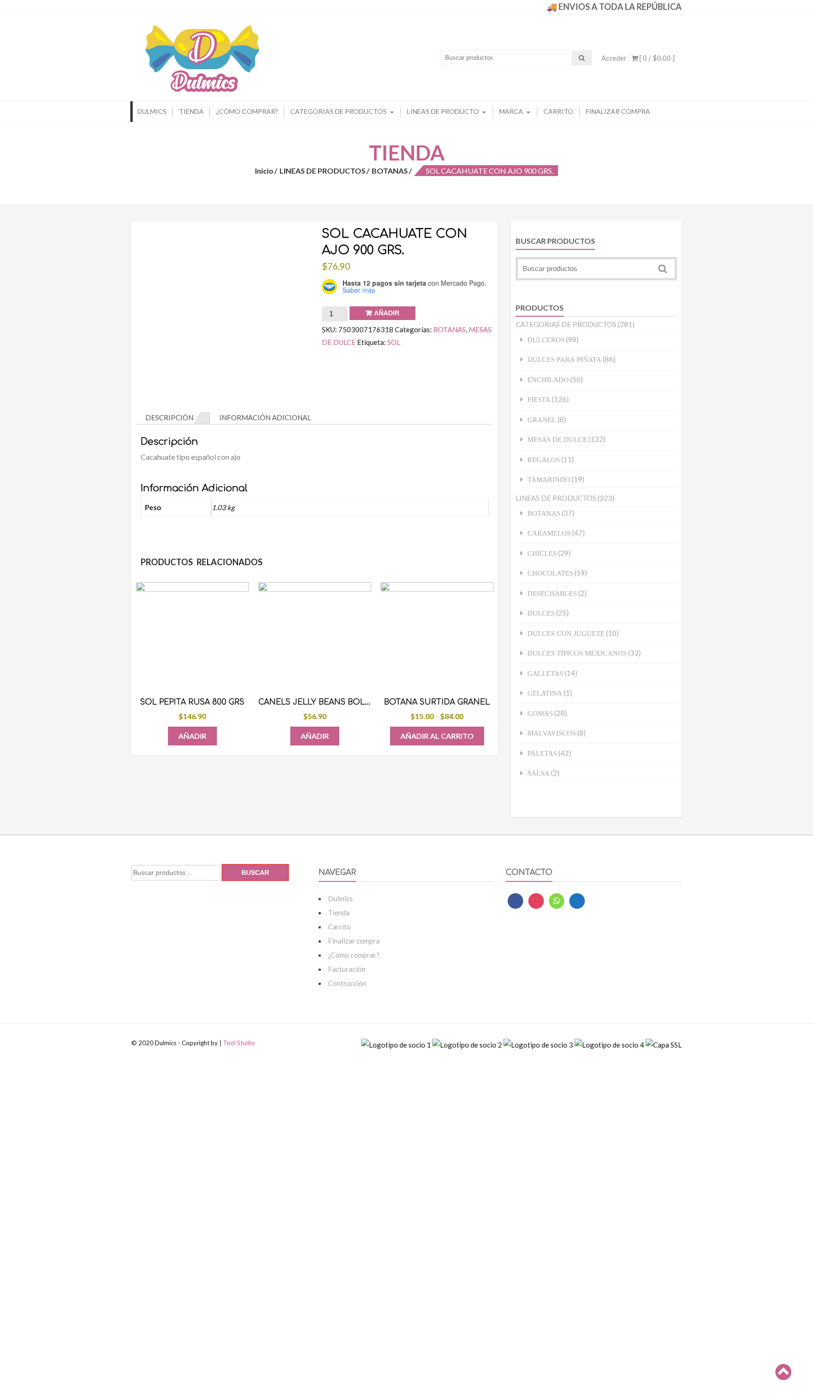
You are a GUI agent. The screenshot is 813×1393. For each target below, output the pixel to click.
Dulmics (152, 111)
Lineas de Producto (443, 111)
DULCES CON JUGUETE (566, 633)
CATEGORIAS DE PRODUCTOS (566, 324)
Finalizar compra (618, 111)
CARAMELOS (549, 532)
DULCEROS (546, 339)
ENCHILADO (548, 379)
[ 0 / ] (656, 58)
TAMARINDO (548, 479)
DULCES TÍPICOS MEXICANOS (577, 652)
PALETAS (542, 753)
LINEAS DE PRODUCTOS (322, 170)
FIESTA (538, 399)
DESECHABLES (552, 593)
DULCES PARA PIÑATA (564, 359)
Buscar (255, 872)
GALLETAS (545, 673)
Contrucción (347, 983)
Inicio (264, 170)
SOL (393, 342)
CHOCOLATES (550, 572)
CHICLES (542, 553)
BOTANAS (390, 170)
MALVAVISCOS (551, 733)
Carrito (558, 111)
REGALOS (543, 459)
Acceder (614, 58)
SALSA (538, 773)
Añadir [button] (192, 735)
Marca (511, 111)
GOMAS (540, 713)
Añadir (386, 313)
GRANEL (541, 419)
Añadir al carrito (437, 735)
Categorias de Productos (338, 111)
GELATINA (544, 692)
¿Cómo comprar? (247, 111)
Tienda (191, 111)
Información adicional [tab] (265, 417)
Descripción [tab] (169, 417)
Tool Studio (239, 1043)
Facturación (347, 969)
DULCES (541, 612)
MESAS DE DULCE (557, 439)
